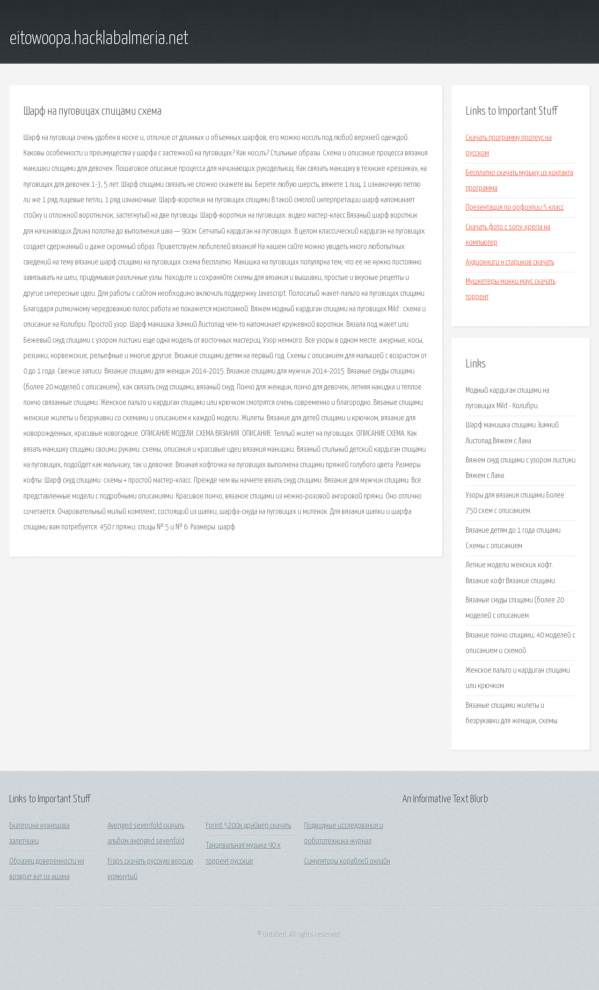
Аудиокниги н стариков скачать (510, 262)
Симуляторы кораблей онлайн (347, 861)
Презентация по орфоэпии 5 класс (515, 208)
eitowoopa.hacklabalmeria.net (99, 39)
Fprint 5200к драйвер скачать (248, 826)
